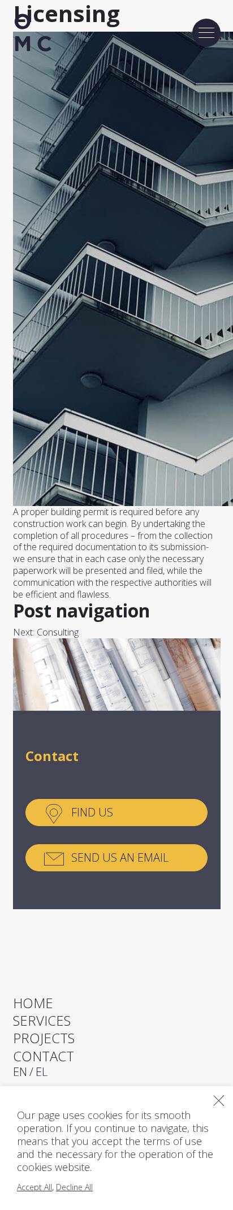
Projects (44, 1038)
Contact (43, 1056)
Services (42, 1020)
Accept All (34, 1187)
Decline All (74, 1187)
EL (42, 1072)
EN (20, 1072)
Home (33, 1003)
